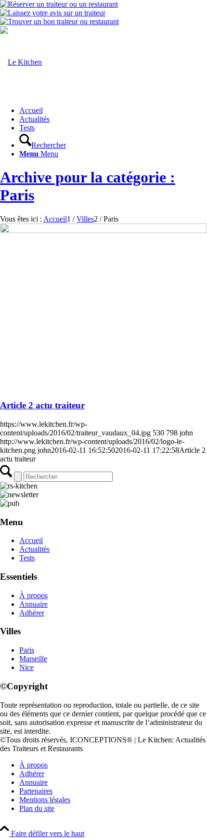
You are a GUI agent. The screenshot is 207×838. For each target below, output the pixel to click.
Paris (26, 650)
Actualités (34, 549)
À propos (33, 595)
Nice (26, 667)
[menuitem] (113, 110)
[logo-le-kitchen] (21, 62)
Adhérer (31, 613)
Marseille (33, 659)
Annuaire (33, 604)
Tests (27, 558)
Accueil (31, 540)
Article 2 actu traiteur (42, 405)
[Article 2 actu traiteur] (103, 230)
